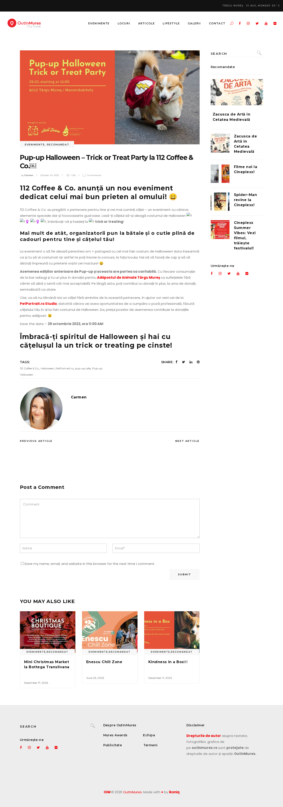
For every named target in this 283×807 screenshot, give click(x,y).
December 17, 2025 (36, 682)
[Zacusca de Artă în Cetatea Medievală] (237, 92)
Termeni (150, 745)
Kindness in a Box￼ (167, 662)
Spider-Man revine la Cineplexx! (245, 200)
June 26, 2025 (95, 678)
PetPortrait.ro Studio (38, 303)
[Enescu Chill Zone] (110, 632)
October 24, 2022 (49, 175)
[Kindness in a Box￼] (172, 632)
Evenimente (35, 144)
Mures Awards (115, 735)
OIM (107, 792)
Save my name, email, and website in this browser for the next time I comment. (89, 563)
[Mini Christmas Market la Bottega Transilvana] (47, 632)
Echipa (149, 735)
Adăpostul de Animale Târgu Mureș (129, 277)
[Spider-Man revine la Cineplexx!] (220, 201)
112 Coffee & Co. (29, 368)
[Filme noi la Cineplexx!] (220, 173)
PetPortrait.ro (64, 368)
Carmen (28, 175)
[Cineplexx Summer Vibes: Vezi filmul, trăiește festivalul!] (220, 229)
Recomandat (58, 144)
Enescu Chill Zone (104, 662)
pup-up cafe (83, 368)
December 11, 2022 (160, 678)
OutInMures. (132, 792)
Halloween (47, 368)
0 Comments (94, 175)
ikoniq (174, 792)
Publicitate (112, 745)
